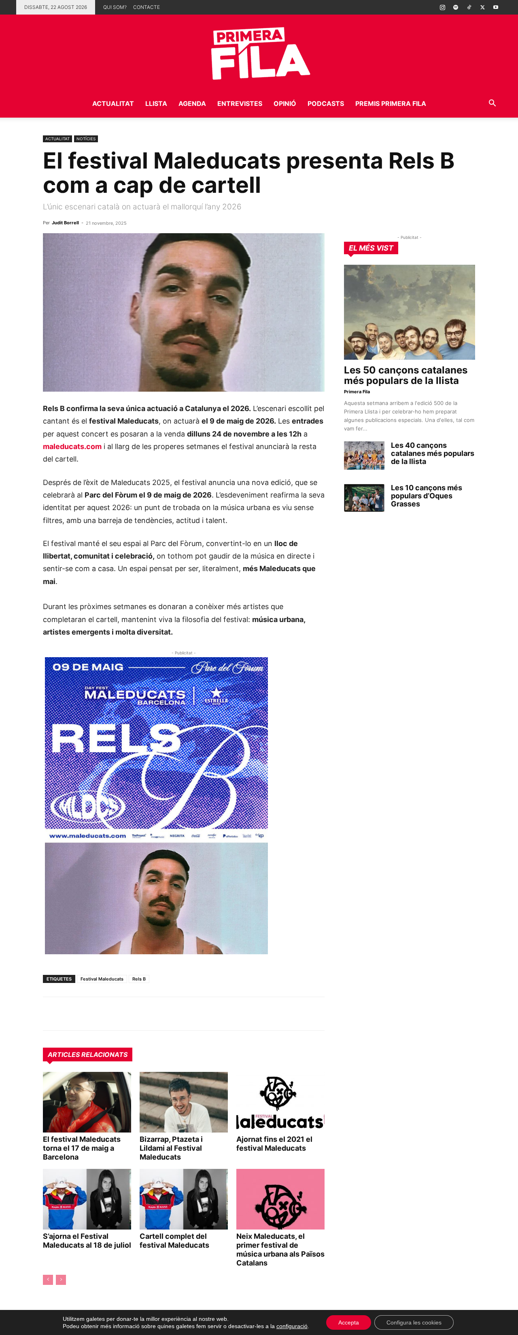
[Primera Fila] (259, 52)
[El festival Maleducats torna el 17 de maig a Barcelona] (87, 1102)
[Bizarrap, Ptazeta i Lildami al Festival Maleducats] (184, 1102)
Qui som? (115, 7)
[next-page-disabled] (61, 1280)
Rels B (139, 979)
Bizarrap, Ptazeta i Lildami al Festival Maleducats (171, 1148)
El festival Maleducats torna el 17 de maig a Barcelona (82, 1148)
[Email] (125, 1014)
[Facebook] (107, 1014)
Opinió (285, 103)
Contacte (146, 7)
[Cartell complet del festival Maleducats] (184, 1199)
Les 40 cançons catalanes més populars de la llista (432, 453)
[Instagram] (442, 7)
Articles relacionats (87, 1054)
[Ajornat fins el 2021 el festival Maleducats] (280, 1102)
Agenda (192, 103)
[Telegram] (70, 1014)
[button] (492, 104)
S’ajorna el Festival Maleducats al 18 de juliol (87, 1240)
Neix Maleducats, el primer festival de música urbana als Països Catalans (280, 1249)
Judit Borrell (65, 223)
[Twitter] (482, 7)
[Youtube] (496, 7)
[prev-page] (48, 1280)
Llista (156, 103)
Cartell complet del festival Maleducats (174, 1240)
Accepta (348, 1322)
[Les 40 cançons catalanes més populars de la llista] (364, 455)
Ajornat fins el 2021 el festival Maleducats (274, 1143)
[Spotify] (456, 7)
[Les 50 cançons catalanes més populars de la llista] (409, 312)
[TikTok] (469, 7)
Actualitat (113, 103)
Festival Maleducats (102, 979)
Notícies (86, 138)
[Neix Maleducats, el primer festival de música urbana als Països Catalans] (280, 1199)
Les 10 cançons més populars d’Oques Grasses (426, 495)
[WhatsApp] (51, 1014)
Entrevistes (239, 103)
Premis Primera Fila (390, 103)
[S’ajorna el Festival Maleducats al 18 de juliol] (87, 1199)
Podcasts (326, 103)
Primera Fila (357, 391)
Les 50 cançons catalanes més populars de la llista (405, 375)
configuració (292, 1326)
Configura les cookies (414, 1322)
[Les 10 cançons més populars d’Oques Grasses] (364, 498)
